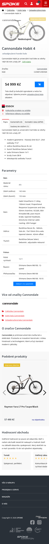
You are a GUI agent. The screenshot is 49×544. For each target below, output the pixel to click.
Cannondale (42, 69)
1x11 (21, 259)
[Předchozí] (4, 392)
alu (20, 184)
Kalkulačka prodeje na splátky (18, 110)
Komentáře (16, 122)
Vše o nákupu (8, 482)
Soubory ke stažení (19, 126)
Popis (5, 122)
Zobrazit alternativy (39, 84)
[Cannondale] (24, 304)
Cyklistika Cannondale (14, 311)
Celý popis (26, 62)
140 (20, 191)
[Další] (44, 392)
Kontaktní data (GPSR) (34, 122)
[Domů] (3, 10)
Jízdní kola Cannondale (14, 315)
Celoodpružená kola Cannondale (19, 320)
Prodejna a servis (10, 489)
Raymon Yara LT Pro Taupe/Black (21, 406)
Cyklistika (11, 10)
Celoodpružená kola (37, 10)
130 (20, 196)
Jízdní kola (21, 10)
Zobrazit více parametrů (24, 284)
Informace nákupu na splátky (18, 113)
